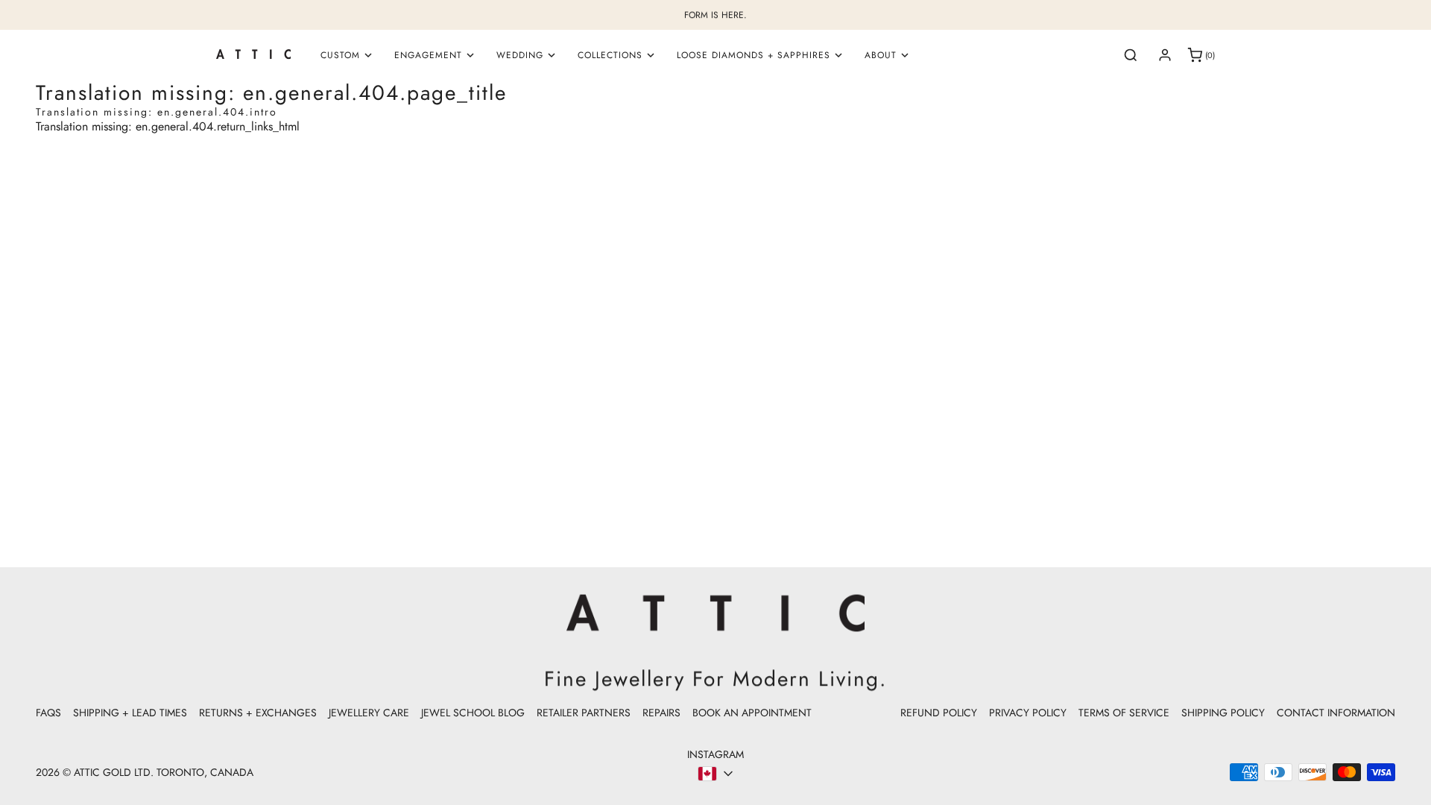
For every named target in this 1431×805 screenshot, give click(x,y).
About (881, 55)
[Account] (1164, 55)
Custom (340, 55)
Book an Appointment (752, 712)
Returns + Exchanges (258, 712)
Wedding (519, 55)
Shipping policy (1223, 712)
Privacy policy (1028, 712)
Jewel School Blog (473, 712)
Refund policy (938, 712)
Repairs (661, 712)
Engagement (428, 55)
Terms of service (1123, 712)
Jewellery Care (369, 712)
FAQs (48, 712)
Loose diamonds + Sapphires (753, 55)
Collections (610, 55)
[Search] (1131, 55)
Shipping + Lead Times (130, 712)
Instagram (715, 754)
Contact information (1336, 712)
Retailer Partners (584, 712)
